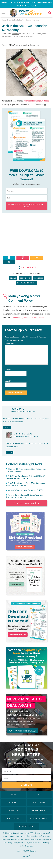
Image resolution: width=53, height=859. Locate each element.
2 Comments (28, 267)
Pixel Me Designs (29, 851)
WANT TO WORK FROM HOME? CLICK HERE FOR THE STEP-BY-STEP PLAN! (26, 4)
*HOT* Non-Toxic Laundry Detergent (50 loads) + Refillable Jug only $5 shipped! (26, 477)
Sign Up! (26, 785)
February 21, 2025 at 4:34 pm (26, 436)
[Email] (36, 258)
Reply (7, 427)
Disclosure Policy (39, 818)
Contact (13, 802)
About (39, 795)
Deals (13, 278)
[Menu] (3, 12)
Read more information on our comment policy (30, 317)
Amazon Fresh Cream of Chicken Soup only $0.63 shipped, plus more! (24, 496)
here (31, 36)
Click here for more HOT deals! (26, 503)
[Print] (9, 262)
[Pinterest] (23, 258)
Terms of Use (13, 818)
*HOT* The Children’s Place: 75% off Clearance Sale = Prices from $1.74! (25, 484)
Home (13, 795)
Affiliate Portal (26, 826)
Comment (9, 343)
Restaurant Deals (26, 283)
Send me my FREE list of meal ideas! (26, 206)
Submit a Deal (39, 802)
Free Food (25, 278)
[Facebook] (9, 258)
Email (8, 381)
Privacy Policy (39, 810)
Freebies (38, 278)
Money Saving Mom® (30, 13)
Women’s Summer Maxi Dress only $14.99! (25, 490)
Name (8, 369)
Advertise (14, 810)
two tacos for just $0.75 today (36, 100)
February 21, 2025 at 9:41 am (23, 411)
